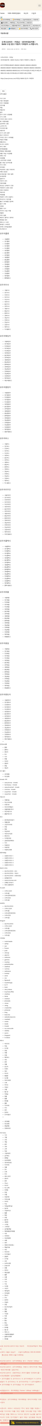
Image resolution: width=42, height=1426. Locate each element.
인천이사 (6, 295)
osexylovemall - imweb (11, 787)
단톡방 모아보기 (8, 882)
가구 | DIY (3, 98)
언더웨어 (2, 167)
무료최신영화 (8, 850)
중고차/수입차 (8, 1307)
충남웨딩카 (7, 362)
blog (5, 1012)
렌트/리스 (7, 836)
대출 (5, 1064)
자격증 (6, 1286)
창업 (5, 827)
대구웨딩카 (7, 348)
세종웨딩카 (7, 360)
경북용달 (6, 674)
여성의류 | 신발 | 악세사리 (7, 169)
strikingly (3, 1364)
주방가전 (2, 192)
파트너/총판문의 (9, 885)
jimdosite (7, 1001)
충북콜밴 (6, 262)
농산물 (6, 1078)
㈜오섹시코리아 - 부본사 (11, 873)
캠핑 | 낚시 (3, 208)
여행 (5, 1053)
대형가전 (2, 130)
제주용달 (6, 685)
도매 (5, 1083)
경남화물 (6, 625)
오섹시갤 (6, 900)
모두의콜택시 (36, 1381)
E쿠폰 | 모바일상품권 (6, 227)
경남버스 (6, 471)
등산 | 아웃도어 (4, 135)
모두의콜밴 (6, 1378)
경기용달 (6, 651)
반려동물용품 (3, 149)
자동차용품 (3, 183)
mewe (6, 1021)
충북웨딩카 (7, 364)
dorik (6, 976)
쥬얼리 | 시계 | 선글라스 (6, 197)
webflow (7, 966)
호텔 (5, 1089)
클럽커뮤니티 (26, 25)
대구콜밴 (6, 246)
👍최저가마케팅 (23, 28)
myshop (7, 962)
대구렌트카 (7, 707)
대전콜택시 (7, 558)
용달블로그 (7, 688)
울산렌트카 (7, 714)
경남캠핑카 (7, 420)
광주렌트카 (7, 716)
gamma (6, 960)
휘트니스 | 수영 (4, 222)
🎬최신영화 (4, 23)
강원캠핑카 (7, 427)
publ (5, 950)
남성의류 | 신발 (4, 124)
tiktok (6, 996)
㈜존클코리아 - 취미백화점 (9, 1390)
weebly (6, 1030)
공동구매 (15, 1370)
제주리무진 (7, 532)
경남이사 (6, 318)
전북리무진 (7, 525)
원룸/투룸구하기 (16, 25)
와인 (5, 1060)
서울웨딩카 (7, 341)
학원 (5, 1151)
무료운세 (6, 845)
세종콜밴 (6, 257)
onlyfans (7, 994)
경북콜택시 (7, 571)
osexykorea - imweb (11, 782)
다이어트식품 (3, 128)
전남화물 (6, 630)
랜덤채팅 (6, 1126)
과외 (5, 1146)
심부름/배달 (7, 1229)
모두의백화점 (12, 1399)
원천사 (6, 1270)
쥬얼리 (6, 1302)
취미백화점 (22, 1399)
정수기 (6, 1295)
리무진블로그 (8, 534)
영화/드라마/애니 (9, 1245)
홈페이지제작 (8, 1336)
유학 (5, 1279)
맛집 (5, 1046)
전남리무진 (7, 527)
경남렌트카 (7, 728)
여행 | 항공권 (3, 172)
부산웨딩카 (7, 351)
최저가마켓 (7, 1080)
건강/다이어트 (8, 824)
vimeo (6, 1003)
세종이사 (6, 309)
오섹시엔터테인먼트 (10, 895)
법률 (5, 1098)
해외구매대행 (5, 1370)
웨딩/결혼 (3, 28)
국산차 (26, 13)
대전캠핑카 (7, 404)
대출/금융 (7, 822)
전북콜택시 (7, 576)
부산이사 (6, 299)
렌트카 (6, 752)
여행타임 (12, 23)
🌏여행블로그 (12, 28)
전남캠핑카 (7, 425)
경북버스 (6, 469)
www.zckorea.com (10, 880)
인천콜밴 (6, 244)
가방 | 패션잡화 (4, 101)
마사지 (6, 1073)
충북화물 (6, 621)
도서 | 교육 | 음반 (5, 133)
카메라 (2, 206)
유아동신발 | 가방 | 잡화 (6, 174)
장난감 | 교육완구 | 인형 (6, 185)
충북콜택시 (7, 569)
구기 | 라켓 (3, 117)
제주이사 (6, 327)
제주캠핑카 (7, 429)
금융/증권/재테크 (9, 840)
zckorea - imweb (9, 789)
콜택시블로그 (8, 585)
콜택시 (6, 750)
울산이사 (6, 304)
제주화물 (6, 634)
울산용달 (6, 662)
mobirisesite (8, 941)
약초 (5, 1233)
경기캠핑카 (7, 395)
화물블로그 (7, 637)
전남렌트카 (7, 732)
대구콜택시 (7, 553)
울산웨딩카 (7, 355)
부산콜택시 (7, 555)
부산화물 (6, 607)
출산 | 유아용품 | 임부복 (6, 201)
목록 (3, 91)
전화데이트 (7, 1128)
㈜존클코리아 (8, 878)
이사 (5, 756)
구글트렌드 (7, 1153)
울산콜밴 (6, 253)
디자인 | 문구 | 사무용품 (6, 137)
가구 (5, 1135)
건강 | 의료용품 (4, 103)
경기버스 (6, 446)
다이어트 (6, 1105)
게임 (1, 107)
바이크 (6, 1085)
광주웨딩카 (7, 357)
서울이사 (6, 290)
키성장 (6, 1314)
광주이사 (6, 306)
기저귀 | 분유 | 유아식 (6, 119)
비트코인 (6, 1044)
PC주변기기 (3, 229)
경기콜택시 (7, 549)
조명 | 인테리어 (4, 190)
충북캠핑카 (7, 416)
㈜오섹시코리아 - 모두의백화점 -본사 (13, 1361)
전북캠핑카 (7, 422)
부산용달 (6, 658)
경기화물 (6, 600)
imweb (6, 1026)
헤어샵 (2, 1414)
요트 (5, 1261)
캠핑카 (6, 763)
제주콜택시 (7, 583)
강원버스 (6, 478)
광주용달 (6, 665)
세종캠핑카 (7, 411)
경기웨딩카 (7, 344)
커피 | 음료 (3, 215)
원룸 (5, 1268)
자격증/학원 (7, 838)
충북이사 (6, 313)
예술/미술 (7, 1247)
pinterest (7, 1010)
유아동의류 (3, 176)
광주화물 (6, 614)
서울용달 (6, 649)
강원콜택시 (7, 581)
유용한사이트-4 (8, 863)
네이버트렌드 (8, 1162)
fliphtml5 (7, 980)
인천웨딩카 (7, 346)
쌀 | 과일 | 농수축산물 (6, 163)
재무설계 (6, 1291)
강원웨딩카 (7, 376)
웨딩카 (6, 768)
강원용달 (6, 683)
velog (6, 1005)
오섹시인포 (7, 898)
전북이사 (6, 320)
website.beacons (9, 1017)
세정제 (6, 1222)
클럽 (5, 1311)
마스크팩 (6, 1188)
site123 (6, 955)
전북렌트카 (7, 730)
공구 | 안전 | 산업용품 (6, 114)
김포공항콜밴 (15, 1375)
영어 (5, 1071)
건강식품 (2, 105)
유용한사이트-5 (8, 865)
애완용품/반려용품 (9, 1231)
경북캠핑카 (7, 418)
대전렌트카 (7, 711)
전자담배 (6, 1293)
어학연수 (6, 1236)
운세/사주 (7, 1266)
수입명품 (2, 158)
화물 (5, 759)
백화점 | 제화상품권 (5, 151)
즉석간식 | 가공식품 (5, 199)
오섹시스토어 (8, 891)
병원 (5, 829)
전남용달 (6, 681)
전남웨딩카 (7, 373)
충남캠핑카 (7, 413)
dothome (7, 957)
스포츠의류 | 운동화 (5, 160)
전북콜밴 (6, 269)
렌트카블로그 (8, 739)
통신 (5, 1320)
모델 (5, 1194)
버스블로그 (7, 483)
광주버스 (6, 460)
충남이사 (6, 311)
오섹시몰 (6, 893)
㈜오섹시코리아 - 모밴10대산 (12, 876)
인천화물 (6, 602)
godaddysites (8, 964)
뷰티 (5, 1110)
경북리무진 (7, 520)
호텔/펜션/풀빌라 (9, 1334)
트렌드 (6, 1069)
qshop (6, 944)
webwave (7, 971)
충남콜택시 (7, 567)
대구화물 (6, 604)
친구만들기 (7, 1114)
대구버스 (6, 451)
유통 (5, 1277)
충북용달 (6, 672)
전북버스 (6, 474)
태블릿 (2, 213)
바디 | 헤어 (3, 146)
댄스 (5, 1169)
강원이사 (6, 325)
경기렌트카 (7, 702)
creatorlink (7, 1008)
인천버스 (6, 448)
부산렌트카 (7, 709)
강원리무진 (7, 530)
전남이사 (6, 322)
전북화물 (6, 627)
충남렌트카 (7, 721)
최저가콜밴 (26, 1373)
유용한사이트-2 (8, 858)
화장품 (6, 1101)
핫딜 (40, 1367)
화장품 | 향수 (3, 220)
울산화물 (6, 611)
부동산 (6, 1087)
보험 (5, 1055)
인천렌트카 (7, 705)
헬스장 (6, 1092)
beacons (7, 1015)
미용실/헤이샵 (8, 1206)
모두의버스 (12, 1381)
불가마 (6, 1220)
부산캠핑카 (7, 402)
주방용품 (2, 195)
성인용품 (6, 774)
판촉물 (6, 1327)
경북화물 (6, 623)
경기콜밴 (6, 241)
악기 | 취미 (3, 165)
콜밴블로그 (7, 278)
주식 (5, 1108)
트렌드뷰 (29, 23)
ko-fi (6, 985)
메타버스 (6, 1057)
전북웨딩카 (7, 371)
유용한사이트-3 (8, 860)
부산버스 (6, 453)
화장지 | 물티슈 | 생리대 (6, 217)
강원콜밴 (6, 273)
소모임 (6, 1224)
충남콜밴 (6, 260)
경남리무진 (7, 523)
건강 (5, 1140)
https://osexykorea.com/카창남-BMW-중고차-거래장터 (17, 78)
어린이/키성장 (8, 834)
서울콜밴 (6, 239)
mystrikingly (8, 982)
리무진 (6, 761)
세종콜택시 (7, 565)
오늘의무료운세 (27, 19)
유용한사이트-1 (8, 856)
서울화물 (6, 598)
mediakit (7, 1019)
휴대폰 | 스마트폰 (5, 224)
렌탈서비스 (3, 142)
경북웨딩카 (7, 367)
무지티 (6, 1201)
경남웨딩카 (7, 369)
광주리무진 (7, 511)
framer (6, 948)
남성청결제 (7, 1160)
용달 (5, 766)
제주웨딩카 (7, 378)
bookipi (6, 973)
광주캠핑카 (7, 409)
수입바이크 (7, 1210)
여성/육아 (7, 831)
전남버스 (6, 476)
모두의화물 (6, 1384)
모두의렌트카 (29, 1384)
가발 (5, 1137)
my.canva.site (8, 1028)
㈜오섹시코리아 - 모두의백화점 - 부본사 (14, 1367)
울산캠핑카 (7, 406)
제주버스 (6, 480)
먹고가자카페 (20, 23)
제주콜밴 (6, 276)
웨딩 (25, 1417)
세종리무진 (7, 513)
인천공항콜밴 (4, 1375)
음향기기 (2, 179)
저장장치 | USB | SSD (6, 188)
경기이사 (6, 292)
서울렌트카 (7, 700)
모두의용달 (17, 1384)
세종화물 (6, 616)
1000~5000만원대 (14, 13)
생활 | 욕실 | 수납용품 (6, 153)
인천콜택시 (7, 551)
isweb (6, 1024)
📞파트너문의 (34, 28)
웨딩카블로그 (8, 380)
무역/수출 (7, 1199)
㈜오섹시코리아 (8, 906)
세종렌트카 (7, 718)
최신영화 (6, 776)
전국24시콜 (35, 1373)
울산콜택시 (7, 560)
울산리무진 (7, 509)
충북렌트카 (7, 723)
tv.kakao (7, 1037)
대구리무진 (7, 502)
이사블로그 (7, 329)
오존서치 (3, 1408)
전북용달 (6, 679)
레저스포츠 (7, 1176)
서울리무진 (7, 495)
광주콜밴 (6, 255)
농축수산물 (7, 1263)
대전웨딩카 (7, 353)
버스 (5, 754)
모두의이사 (17, 1378)
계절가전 (2, 110)
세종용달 (6, 667)
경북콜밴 (6, 264)
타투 (5, 1316)
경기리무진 (7, 497)
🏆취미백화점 (16, 19)
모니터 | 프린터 (4, 144)
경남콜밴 (6, 266)
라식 (5, 1174)
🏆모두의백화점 (5, 19)
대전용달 (6, 660)
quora (6, 1033)
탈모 (5, 1318)
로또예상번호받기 (9, 820)
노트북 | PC (3, 126)
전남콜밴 (6, 271)
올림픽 (6, 1256)
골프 (1, 112)
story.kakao (8, 989)
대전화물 (6, 609)
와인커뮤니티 (36, 25)
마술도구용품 (3, 140)
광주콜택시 (7, 562)
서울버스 (6, 444)
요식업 (6, 1048)
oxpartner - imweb (10, 794)
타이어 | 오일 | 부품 (5, 211)
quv (5, 946)
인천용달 (6, 653)
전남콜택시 (7, 578)
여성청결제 (7, 1238)
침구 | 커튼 (3, 204)
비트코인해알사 (5, 25)
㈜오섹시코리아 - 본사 (10, 871)
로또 (5, 1062)
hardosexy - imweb (10, 785)
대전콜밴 (6, 250)
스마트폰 (6, 1227)
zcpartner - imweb (10, 792)
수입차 (33, 13)
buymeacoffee (9, 992)
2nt (5, 978)
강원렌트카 (7, 734)
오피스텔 (29, 1411)
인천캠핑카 (7, 397)
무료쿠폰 (35, 19)
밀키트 (6, 1208)
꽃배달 (6, 1158)
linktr (6, 987)
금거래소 (6, 1156)
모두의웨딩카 (28, 1378)
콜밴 (5, 747)
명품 (5, 1096)
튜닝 (5, 1323)
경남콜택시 (7, 574)
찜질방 (6, 1076)
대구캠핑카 (7, 400)
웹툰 (5, 1103)
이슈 (5, 1284)
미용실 (6, 1094)
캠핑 (5, 1309)
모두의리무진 (23, 1381)
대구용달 (6, 656)
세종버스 (6, 462)
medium (7, 999)
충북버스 (6, 467)
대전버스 (6, 455)
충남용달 (6, 669)
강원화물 (6, 632)
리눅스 (6, 1183)
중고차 (6, 1066)
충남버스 (6, 464)
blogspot (7, 1035)
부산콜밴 (6, 248)
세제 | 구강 (3, 156)
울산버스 (6, 458)
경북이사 (6, 315)
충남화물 (6, 618)
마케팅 (6, 1190)
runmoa (6, 969)
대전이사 (6, 302)
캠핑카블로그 (8, 432)
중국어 (6, 1112)
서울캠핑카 (7, 393)
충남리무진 (7, 516)
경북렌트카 (7, 725)
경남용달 (6, 676)
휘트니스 (6, 1332)
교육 (5, 1149)
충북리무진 (7, 518)
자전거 (6, 1288)
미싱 (5, 1204)
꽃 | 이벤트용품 (4, 121)
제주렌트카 (7, 737)
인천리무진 (7, 500)
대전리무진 (7, 507)
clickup (6, 953)
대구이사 (6, 297)
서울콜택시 (7, 546)
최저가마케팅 (32, 1399)
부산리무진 (7, 504)
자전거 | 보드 (3, 181)
